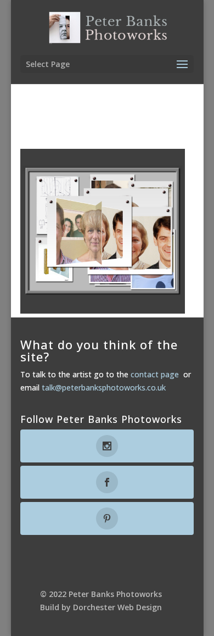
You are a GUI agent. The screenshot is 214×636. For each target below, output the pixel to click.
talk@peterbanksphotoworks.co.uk (104, 387)
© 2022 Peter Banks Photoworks (101, 594)
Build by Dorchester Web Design (101, 607)
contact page (155, 374)
